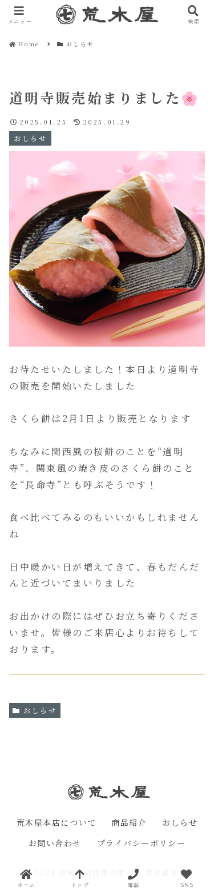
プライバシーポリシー (141, 843)
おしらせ (39, 710)
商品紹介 (129, 823)
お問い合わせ (55, 843)
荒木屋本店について (56, 823)
